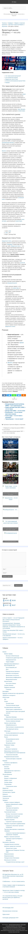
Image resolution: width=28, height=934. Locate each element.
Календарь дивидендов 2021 (10, 917)
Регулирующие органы (12, 729)
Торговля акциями (9, 819)
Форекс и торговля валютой (12, 836)
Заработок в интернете (9, 695)
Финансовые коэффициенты (13, 677)
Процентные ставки (11, 848)
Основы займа (8, 782)
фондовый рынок (12, 283)
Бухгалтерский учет (11, 667)
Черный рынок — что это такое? (14, 419)
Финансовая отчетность (12, 675)
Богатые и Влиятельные (12, 655)
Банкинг (6, 776)
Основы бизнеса (8, 685)
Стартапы (8, 689)
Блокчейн (7, 768)
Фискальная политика (10, 860)
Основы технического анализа (14, 814)
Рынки (6, 737)
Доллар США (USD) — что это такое (15, 410)
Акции (6, 701)
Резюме (7, 82)
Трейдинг (5, 800)
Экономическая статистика (10, 911)
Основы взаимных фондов (13, 721)
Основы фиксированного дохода (15, 733)
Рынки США (9, 741)
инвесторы (16, 288)
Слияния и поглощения (12, 673)
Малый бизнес (8, 681)
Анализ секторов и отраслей (13, 758)
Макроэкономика (9, 854)
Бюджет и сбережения (10, 778)
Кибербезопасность (11, 725)
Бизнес (4, 651)
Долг (7, 669)
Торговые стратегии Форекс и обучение (14, 424)
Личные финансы (7, 774)
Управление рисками (11, 810)
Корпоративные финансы (13, 671)
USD (10, 231)
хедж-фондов (21, 109)
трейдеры (9, 244)
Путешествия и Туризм (9, 792)
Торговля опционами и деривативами (14, 823)
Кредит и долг (8, 780)
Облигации (7, 731)
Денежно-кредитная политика (12, 846)
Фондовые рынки (10, 743)
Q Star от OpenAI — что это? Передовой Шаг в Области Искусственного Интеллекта (13, 619)
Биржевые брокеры (11, 717)
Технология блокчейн (12, 754)
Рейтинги (5, 794)
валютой (22, 262)
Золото (8, 747)
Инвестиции (6, 697)
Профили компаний (9, 687)
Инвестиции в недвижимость (14, 709)
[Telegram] (9, 395)
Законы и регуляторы (10, 723)
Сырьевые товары (9, 745)
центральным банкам (8, 142)
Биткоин (6, 766)
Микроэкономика (9, 856)
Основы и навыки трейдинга (12, 802)
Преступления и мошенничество (15, 727)
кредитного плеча (10, 326)
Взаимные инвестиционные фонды (13, 719)
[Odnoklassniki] (23, 395)
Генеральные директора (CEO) (14, 657)
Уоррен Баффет (10, 661)
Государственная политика (11, 844)
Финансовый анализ (11, 679)
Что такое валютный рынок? (13, 76)
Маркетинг (6, 788)
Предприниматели (11, 659)
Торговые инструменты (12, 808)
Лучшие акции (10, 703)
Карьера (5, 760)
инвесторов (21, 110)
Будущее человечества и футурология (13, 693)
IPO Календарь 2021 (8, 907)
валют (24, 94)
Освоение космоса (8, 790)
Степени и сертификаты (10, 762)
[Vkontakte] (4, 395)
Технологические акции (12, 705)
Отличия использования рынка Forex (15, 80)
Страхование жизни (11, 786)
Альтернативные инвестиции (12, 707)
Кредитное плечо (6, 241)
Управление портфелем (10, 749)
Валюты (4, 151)
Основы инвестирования (11, 735)
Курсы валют (6, 914)
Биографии (6, 691)
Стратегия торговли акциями (14, 821)
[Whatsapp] (14, 395)
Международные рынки (12, 739)
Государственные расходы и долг (15, 862)
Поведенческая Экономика (11, 858)
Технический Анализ (9, 812)
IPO (5, 699)
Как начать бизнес (11, 683)
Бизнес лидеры (8, 653)
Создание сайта (7, 796)
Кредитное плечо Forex (11, 79)
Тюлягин (14, 12)
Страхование (7, 784)
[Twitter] (19, 395)
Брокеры (6, 715)
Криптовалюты (7, 764)
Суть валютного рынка (11, 77)
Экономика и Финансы (9, 842)
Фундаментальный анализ (11, 756)
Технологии (6, 798)
